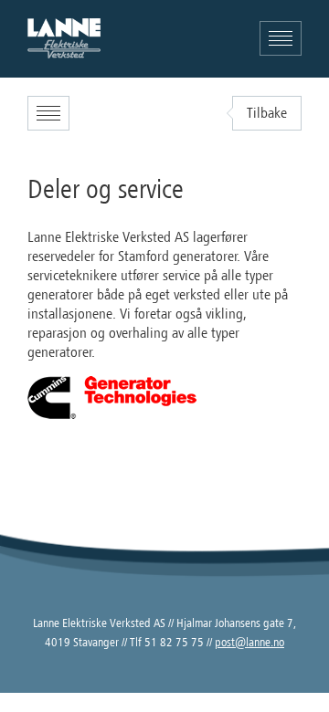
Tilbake (267, 113)
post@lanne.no (249, 642)
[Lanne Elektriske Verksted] (64, 38)
